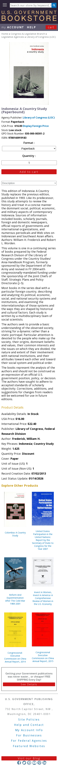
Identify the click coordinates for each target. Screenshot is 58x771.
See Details (29, 684)
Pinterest (39, 763)
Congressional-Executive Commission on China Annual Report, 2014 (15, 657)
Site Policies (29, 719)
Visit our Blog (29, 758)
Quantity (28, 156)
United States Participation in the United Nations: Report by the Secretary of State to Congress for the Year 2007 (43, 540)
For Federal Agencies (29, 740)
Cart (51, 27)
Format (28, 143)
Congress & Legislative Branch (28, 33)
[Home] (29, 20)
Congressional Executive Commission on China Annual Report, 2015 (43, 657)
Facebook (19, 763)
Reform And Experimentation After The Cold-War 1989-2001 (15, 599)
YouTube (34, 763)
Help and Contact (29, 725)
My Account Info (29, 730)
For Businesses (29, 735)
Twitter (24, 763)
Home (4, 33)
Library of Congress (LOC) (41, 36)
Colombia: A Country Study (15, 534)
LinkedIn (44, 763)
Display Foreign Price (36, 126)
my (12, 27)
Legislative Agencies (12, 36)
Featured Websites (29, 746)
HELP (31, 27)
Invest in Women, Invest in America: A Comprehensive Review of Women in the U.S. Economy (42, 598)
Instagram (29, 763)
